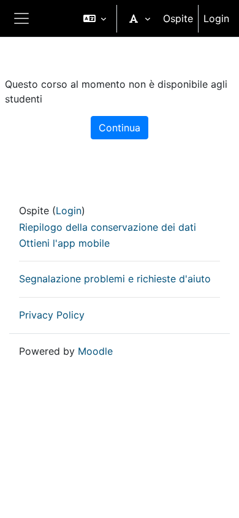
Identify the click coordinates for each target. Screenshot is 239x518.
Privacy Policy (52, 315)
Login (216, 18)
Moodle (95, 351)
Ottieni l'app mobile (64, 243)
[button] (94, 18)
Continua (119, 128)
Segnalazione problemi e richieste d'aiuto (115, 279)
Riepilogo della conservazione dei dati (107, 227)
